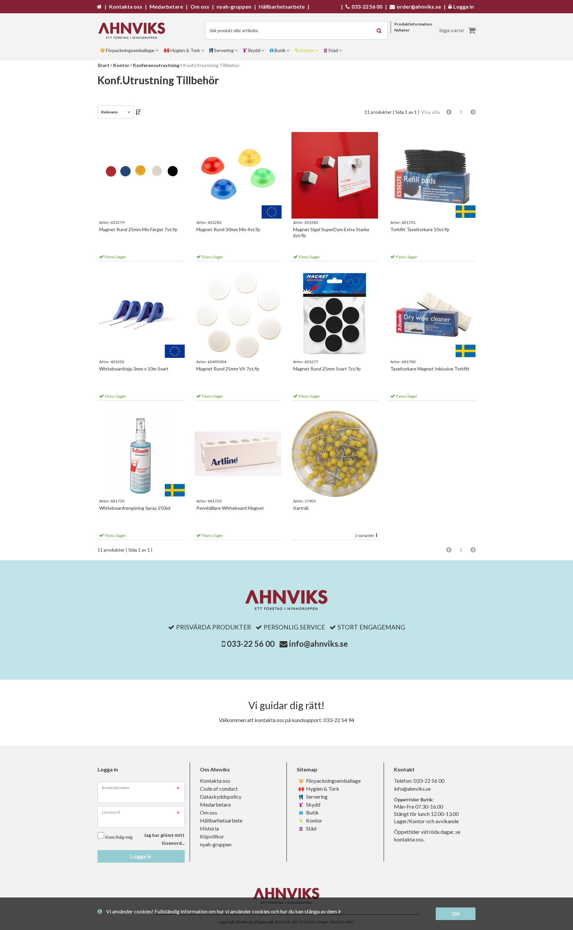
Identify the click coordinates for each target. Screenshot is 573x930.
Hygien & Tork (322, 788)
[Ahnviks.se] (134, 30)
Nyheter (402, 30)
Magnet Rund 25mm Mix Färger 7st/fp (138, 229)
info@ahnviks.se (318, 643)
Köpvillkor (212, 836)
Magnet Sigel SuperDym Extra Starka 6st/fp (331, 232)
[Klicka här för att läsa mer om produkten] (141, 175)
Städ (310, 828)
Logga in (141, 856)
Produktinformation (413, 24)
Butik (312, 812)
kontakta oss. (409, 839)
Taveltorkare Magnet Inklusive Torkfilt (430, 368)
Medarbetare (215, 804)
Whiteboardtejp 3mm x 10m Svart (133, 368)
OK (456, 913)
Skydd (312, 804)
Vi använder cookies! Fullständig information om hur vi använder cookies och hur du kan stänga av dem (222, 911)
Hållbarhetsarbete (221, 820)
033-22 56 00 (251, 643)
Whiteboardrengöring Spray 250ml (134, 508)
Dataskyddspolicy (220, 796)
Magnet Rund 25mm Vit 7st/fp (227, 368)
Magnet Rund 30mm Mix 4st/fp (228, 229)
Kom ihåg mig (119, 837)
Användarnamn (115, 787)
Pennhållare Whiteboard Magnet (230, 508)
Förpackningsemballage (333, 780)
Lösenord (111, 812)
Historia (209, 828)
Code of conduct (219, 788)
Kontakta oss (215, 780)
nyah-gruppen (215, 844)
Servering (316, 796)
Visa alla (430, 112)
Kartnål (300, 508)
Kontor (313, 820)
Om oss (208, 812)
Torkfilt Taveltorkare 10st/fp (419, 229)
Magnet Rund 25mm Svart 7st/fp (327, 368)
